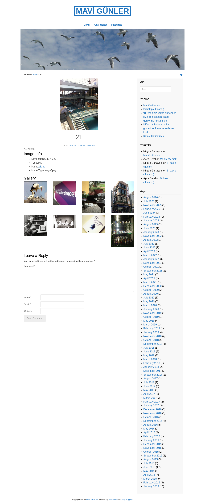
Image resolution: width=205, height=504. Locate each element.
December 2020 (152, 286)
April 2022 (149, 251)
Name (27, 297)
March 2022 (150, 255)
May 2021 (149, 274)
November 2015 (152, 448)
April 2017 (149, 394)
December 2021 (152, 263)
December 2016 (152, 409)
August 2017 (150, 378)
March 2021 (150, 282)
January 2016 (151, 440)
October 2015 (151, 451)
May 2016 (149, 428)
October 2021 (151, 266)
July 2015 (148, 463)
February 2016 (151, 436)
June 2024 (149, 212)
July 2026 (148, 201)
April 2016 (149, 432)
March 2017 (150, 397)
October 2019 (151, 317)
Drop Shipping (127, 499)
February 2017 (151, 401)
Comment (29, 266)
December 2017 (152, 370)
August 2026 (150, 197)
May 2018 (149, 355)
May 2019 (149, 320)
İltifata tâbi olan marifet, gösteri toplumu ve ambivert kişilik (159, 128)
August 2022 (150, 239)
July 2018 (148, 347)
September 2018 (152, 343)
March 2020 (150, 305)
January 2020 (151, 309)
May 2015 (149, 471)
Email (27, 304)
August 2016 (150, 424)
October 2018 (151, 340)
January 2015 (151, 486)
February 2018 (151, 363)
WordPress (113, 499)
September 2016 (152, 421)
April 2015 (149, 474)
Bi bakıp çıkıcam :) (153, 109)
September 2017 (152, 374)
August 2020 (150, 293)
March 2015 (150, 478)
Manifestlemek (151, 105)
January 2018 (151, 367)
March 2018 (150, 359)
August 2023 (150, 224)
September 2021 (152, 270)
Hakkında (116, 24)
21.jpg (41, 166)
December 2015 (152, 444)
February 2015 (151, 482)
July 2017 (148, 382)
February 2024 (151, 216)
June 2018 (149, 351)
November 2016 (152, 413)
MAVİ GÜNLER (102, 11)
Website (28, 311)
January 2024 (151, 220)
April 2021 (149, 278)
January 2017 (151, 405)
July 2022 (148, 243)
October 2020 (151, 290)
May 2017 (149, 390)
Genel (87, 24)
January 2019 (151, 332)
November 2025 (152, 205)
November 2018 (152, 336)
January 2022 (151, 259)
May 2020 (149, 301)
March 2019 (150, 324)
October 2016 (151, 417)
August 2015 (150, 459)
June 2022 (149, 247)
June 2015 (149, 467)
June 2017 (149, 386)
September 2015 (152, 455)
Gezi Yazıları (100, 24)
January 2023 (151, 232)
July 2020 (148, 297)
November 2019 (152, 313)
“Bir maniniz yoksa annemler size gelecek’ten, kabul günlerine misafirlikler (159, 117)
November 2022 (152, 236)
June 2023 (149, 228)
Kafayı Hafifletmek (153, 136)
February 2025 (151, 209)
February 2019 (151, 328)
